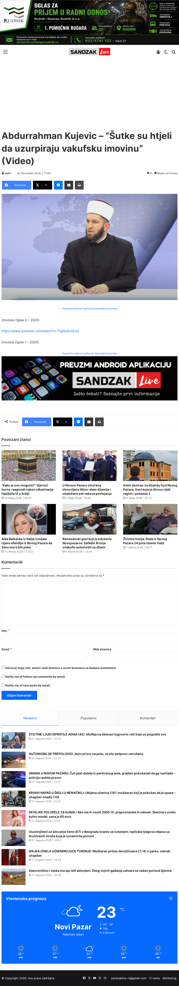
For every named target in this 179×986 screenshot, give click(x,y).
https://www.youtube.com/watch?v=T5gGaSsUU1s (40, 331)
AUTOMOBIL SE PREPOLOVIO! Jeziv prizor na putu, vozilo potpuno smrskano (86, 754)
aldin (8, 173)
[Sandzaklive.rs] (89, 51)
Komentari (148, 718)
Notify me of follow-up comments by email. (35, 676)
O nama (154, 978)
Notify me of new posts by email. (28, 685)
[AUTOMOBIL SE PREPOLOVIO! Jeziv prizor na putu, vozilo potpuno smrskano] (14, 760)
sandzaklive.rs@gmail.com (128, 978)
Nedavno (30, 718)
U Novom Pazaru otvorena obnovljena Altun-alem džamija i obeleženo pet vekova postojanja (87, 489)
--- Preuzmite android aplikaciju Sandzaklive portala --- (89, 308)
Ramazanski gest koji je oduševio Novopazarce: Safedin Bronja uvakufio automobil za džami (87, 543)
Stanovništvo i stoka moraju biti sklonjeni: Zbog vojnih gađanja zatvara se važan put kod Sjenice (100, 870)
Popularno (88, 718)
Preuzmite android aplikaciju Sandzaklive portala (89, 353)
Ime (5, 630)
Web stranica (102, 649)
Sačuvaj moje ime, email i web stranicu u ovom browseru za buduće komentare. (61, 668)
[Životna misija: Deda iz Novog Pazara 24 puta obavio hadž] (150, 519)
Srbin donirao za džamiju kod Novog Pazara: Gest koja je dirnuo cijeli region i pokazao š (150, 489)
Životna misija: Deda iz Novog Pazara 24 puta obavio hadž (145, 541)
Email (7, 649)
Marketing (169, 978)
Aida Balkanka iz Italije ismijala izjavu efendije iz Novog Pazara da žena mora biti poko (27, 543)
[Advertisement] (89, 92)
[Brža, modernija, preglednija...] (89, 378)
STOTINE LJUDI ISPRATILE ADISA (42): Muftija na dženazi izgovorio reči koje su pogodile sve (97, 734)
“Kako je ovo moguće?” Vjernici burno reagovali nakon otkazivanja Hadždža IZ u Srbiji (27, 489)
